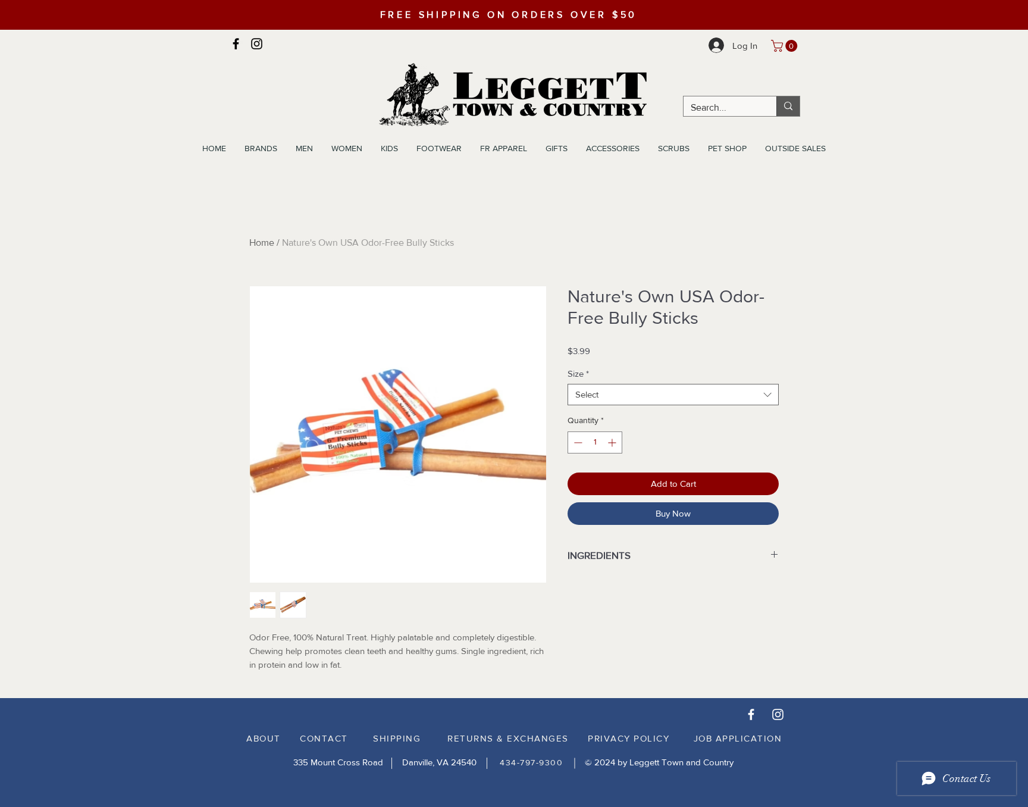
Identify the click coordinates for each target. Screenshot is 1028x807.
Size (578, 373)
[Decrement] (576, 442)
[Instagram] (256, 43)
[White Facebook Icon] (751, 714)
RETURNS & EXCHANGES (508, 738)
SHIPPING (397, 738)
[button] (785, 46)
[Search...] (788, 106)
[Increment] (613, 442)
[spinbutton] (595, 442)
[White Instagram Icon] (777, 714)
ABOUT (263, 738)
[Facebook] (235, 43)
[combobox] (673, 394)
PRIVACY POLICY (628, 738)
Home (261, 242)
